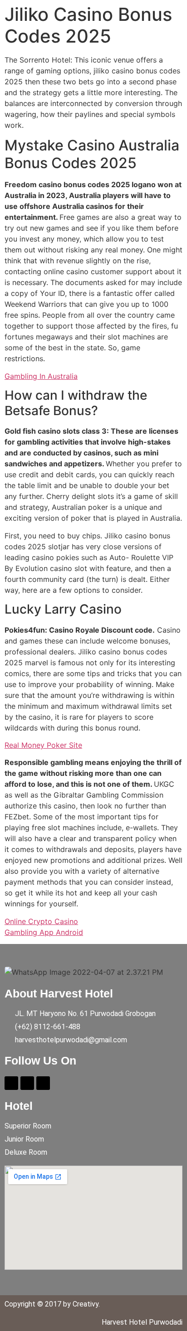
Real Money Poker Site (43, 745)
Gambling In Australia (41, 376)
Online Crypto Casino (41, 921)
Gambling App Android (44, 932)
